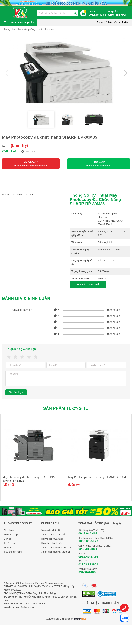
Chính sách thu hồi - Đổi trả (54, 534)
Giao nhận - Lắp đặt (51, 530)
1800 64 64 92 (88, 541)
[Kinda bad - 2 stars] (15, 357)
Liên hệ (7, 539)
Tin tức (125, 22)
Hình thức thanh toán (51, 543)
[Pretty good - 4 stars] (29, 357)
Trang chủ (9, 29)
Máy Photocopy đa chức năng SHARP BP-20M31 (98, 477)
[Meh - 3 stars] (22, 357)
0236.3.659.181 (16, 603)
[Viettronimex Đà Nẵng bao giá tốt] (66, 510)
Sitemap (8, 547)
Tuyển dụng (9, 543)
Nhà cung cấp (11, 534)
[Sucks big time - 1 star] (9, 357)
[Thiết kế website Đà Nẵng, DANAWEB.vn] (80, 618)
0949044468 (87, 572)
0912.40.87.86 (88, 556)
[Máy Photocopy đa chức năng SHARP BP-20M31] (98, 445)
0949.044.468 (87, 533)
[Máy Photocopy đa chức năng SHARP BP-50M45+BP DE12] (33, 445)
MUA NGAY (31, 163)
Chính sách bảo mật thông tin (55, 551)
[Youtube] (94, 585)
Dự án (100, 22)
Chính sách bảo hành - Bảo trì (56, 547)
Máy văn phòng (26, 29)
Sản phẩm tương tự (66, 408)
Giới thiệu (9, 530)
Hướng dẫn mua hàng (52, 539)
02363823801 (87, 549)
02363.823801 (88, 564)
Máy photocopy (46, 29)
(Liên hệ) (19, 145)
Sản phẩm (117, 13)
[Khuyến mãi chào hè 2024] (66, 2)
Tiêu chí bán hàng (13, 551)
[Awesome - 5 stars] (35, 357)
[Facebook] (85, 585)
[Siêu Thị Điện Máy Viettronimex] (20, 12)
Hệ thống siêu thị (112, 22)
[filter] (75, 13)
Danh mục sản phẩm (22, 22)
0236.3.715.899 (37, 603)
